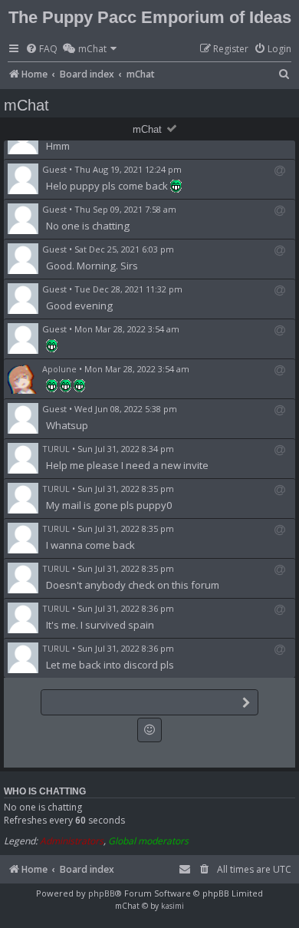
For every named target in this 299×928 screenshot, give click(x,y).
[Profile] (23, 378)
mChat (147, 129)
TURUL (56, 448)
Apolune (59, 369)
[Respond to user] (279, 170)
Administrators (72, 840)
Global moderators (148, 840)
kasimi (172, 905)
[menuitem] (41, 49)
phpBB (101, 893)
